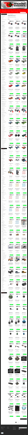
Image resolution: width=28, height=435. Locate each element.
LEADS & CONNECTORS (4, 227)
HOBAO (3, 28)
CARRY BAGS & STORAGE (3, 180)
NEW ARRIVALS (3, 151)
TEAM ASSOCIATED (4, 64)
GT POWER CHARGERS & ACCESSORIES (3, 26)
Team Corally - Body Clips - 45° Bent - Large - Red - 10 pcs (17, 214)
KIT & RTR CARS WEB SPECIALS (4, 93)
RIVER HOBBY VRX (4, 131)
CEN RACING (3, 181)
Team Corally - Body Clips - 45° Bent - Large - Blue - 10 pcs (17, 226)
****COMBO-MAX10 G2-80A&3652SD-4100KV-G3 (17, 400)
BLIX (2, 175)
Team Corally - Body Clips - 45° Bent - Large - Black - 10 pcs (23, 214)
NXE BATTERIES (3, 239)
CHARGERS (3, 27)
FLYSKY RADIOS (3, 198)
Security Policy (14, 429)
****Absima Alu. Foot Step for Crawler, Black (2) (10, 52)
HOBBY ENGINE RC (3, 213)
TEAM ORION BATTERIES (3, 77)
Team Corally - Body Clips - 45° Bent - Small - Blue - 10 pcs (23, 189)
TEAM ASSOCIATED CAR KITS (4, 66)
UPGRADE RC (3, 284)
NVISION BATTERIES (4, 238)
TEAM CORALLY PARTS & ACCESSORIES (4, 71)
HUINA (2, 217)
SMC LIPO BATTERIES (4, 267)
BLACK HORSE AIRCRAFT (3, 174)
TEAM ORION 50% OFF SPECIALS (4, 104)
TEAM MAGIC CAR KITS (4, 74)
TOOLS (2, 276)
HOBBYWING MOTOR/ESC (3, 32)
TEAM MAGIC (4, 73)
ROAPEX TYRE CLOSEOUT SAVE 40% (4, 99)
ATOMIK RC (3, 170)
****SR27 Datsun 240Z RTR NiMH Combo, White (10, 77)
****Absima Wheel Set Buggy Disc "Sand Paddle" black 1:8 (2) (17, 52)
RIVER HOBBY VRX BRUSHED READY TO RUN (4, 50)
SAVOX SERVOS (4, 58)
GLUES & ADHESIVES (4, 154)
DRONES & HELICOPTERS (3, 158)
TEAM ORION (3, 142)
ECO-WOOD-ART (4, 121)
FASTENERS (3, 197)
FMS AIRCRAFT (4, 122)
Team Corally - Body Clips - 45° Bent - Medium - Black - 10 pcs (17, 201)
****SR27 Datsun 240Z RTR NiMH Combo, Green (17, 77)
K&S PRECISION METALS (3, 222)
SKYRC (3, 61)
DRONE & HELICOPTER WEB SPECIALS (3, 88)
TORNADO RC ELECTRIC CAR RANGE (4, 280)
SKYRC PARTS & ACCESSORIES (3, 63)
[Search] (25, 12)
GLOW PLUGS (3, 206)
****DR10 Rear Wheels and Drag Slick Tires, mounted (17, 139)
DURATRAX (3, 120)
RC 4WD (3, 130)
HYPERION (3, 218)
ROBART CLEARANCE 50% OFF (4, 101)
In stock (11, 31)
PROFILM (3, 240)
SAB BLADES (3, 259)
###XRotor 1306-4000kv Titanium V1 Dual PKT (11, 325)
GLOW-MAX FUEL (3, 207)
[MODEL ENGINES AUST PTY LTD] (14, 4)
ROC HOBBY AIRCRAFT (4, 256)
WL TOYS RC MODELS (3, 108)
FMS (2, 18)
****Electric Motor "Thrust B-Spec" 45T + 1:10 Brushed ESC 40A (17, 40)
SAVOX (3, 60)
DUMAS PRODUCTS (4, 186)
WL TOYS (3, 107)
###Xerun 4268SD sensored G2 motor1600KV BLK (24, 288)
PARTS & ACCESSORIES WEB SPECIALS (4, 95)
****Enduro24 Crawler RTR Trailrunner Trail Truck (24, 65)
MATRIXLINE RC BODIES (4, 232)
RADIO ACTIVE (3, 245)
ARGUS (2, 167)
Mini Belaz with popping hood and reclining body (17, 238)
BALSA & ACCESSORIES (4, 171)
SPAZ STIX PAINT (3, 268)
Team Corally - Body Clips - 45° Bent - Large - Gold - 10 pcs (10, 226)
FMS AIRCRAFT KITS (4, 19)
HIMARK (2, 211)
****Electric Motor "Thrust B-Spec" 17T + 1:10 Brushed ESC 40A (10, 28)
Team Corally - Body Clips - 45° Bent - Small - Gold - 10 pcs (17, 189)
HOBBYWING (3, 216)
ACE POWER (3, 165)
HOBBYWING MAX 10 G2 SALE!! (4, 89)
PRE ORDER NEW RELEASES (3, 149)
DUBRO (2, 185)
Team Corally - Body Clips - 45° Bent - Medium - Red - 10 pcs (10, 201)
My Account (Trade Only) (3, 427)
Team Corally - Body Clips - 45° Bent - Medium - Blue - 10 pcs (10, 214)
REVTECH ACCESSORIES (3, 250)
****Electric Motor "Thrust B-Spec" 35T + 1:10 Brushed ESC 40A (10, 40)
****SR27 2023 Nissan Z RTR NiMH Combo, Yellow (24, 77)
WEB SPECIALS (4, 84)
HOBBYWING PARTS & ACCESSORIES (4, 33)
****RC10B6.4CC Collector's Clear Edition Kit (17, 164)
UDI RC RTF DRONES (4, 83)
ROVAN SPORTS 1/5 (3, 258)
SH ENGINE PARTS (3, 265)
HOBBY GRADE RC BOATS (3, 215)
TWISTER (3, 143)
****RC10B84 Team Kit (24, 163)
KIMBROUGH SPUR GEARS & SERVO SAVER (4, 225)
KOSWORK (3, 129)
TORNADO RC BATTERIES (3, 279)
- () (17, 12)
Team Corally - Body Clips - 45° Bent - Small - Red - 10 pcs (23, 176)
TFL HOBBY (3, 275)
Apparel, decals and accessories (4, 36)
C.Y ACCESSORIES (3, 177)
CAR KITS (3, 41)
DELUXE (3, 119)
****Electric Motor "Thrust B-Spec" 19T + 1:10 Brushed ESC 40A (17, 28)
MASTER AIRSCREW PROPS (4, 231)
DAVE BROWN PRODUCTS (3, 183)
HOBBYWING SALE (4, 91)
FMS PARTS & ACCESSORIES (3, 21)
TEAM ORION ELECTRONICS (3, 79)
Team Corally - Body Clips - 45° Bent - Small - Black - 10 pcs (10, 189)
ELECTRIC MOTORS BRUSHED (4, 192)
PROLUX (2, 241)
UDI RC (3, 80)
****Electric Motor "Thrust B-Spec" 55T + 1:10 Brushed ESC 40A (24, 28)
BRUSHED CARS (4, 39)
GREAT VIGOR (3, 208)
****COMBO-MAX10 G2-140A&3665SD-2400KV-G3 (10, 400)
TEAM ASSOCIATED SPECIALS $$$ (4, 103)
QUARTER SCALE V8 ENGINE (4, 244)
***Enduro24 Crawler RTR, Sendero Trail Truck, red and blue (17, 65)
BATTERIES (3, 16)
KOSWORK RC (3, 226)
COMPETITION (4, 42)
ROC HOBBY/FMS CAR (4, 54)
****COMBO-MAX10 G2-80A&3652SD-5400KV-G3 (23, 400)
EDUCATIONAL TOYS (4, 152)
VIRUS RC (3, 286)
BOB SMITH (3, 176)
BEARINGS (3, 172)
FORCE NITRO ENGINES (4, 200)
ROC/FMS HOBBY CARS (3, 55)
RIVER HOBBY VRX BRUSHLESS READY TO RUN (4, 52)
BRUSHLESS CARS (4, 40)
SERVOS (3, 59)
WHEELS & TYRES (4, 106)
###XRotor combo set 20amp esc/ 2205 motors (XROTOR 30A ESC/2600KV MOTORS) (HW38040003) (10, 412)
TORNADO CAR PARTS (4, 277)
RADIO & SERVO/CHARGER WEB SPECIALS (4, 97)
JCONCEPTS (3, 35)
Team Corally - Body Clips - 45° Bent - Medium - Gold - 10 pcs (24, 201)
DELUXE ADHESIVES (4, 184)
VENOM (2, 285)
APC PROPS (3, 166)
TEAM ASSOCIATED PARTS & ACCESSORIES (4, 68)
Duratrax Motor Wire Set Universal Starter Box (10, 238)
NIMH (3, 17)
